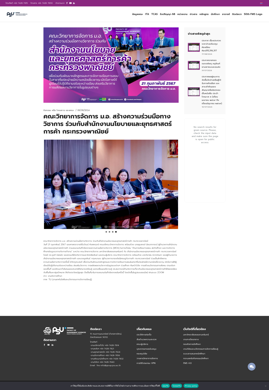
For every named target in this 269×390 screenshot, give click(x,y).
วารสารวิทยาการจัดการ (147, 358)
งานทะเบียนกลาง (191, 339)
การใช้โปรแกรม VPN (146, 363)
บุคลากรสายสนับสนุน (146, 348)
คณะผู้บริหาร (142, 344)
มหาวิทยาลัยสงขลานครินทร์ (196, 334)
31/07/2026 (207, 70)
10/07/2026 (207, 107)
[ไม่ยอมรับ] (265, 386)
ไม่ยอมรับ (177, 386)
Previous (40, 184)
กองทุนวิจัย (142, 353)
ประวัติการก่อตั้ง (144, 334)
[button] (252, 367)
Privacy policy (191, 386)
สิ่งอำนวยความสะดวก (146, 339)
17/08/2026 (207, 54)
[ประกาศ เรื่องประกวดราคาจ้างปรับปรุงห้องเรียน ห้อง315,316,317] (194, 47)
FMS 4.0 (187, 363)
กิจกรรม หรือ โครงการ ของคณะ (58, 110)
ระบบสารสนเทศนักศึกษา (194, 353)
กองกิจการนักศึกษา (192, 344)
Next (182, 184)
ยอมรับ (165, 386)
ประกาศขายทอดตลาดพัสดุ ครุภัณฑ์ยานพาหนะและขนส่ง (211, 63)
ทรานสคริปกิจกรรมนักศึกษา (196, 358)
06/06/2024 (83, 110)
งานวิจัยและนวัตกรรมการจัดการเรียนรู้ (200, 348)
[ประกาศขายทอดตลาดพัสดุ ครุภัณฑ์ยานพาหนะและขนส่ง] (194, 65)
